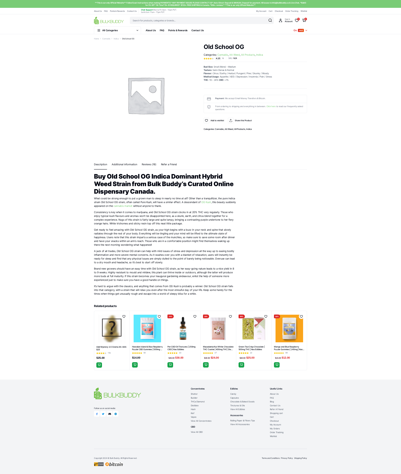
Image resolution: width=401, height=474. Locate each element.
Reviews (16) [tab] (149, 164)
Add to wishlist (206, 120)
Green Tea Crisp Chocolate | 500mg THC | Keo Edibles (252, 348)
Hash (193, 409)
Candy (233, 394)
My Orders (275, 428)
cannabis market (123, 205)
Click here (271, 106)
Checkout (279, 11)
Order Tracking (291, 11)
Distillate (195, 405)
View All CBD (197, 432)
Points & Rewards (117, 11)
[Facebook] (97, 414)
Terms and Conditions (271, 458)
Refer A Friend (277, 409)
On (298, 30)
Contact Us (131, 11)
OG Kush (206, 202)
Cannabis (106, 38)
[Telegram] (115, 414)
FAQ (105, 11)
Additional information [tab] (124, 164)
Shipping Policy (300, 458)
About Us (98, 11)
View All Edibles (237, 409)
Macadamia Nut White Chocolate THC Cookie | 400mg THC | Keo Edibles (218, 349)
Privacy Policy (287, 458)
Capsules (234, 398)
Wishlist (304, 11)
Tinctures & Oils (237, 405)
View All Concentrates (201, 421)
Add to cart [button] (99, 365)
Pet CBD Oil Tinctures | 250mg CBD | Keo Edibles (181, 348)
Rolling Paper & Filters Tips (242, 420)
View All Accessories (240, 424)
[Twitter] (103, 414)
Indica (116, 38)
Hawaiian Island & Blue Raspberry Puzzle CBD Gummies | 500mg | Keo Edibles (147, 349)
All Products (248, 54)
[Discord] (109, 414)
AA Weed (234, 54)
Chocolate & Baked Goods (242, 401)
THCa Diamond (198, 401)
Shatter (194, 394)
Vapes (193, 417)
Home (96, 38)
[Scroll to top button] (394, 467)
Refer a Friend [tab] (169, 164)
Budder (194, 398)
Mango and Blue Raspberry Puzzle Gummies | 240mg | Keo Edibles (288, 349)
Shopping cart (276, 413)
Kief (192, 413)
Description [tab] (100, 164)
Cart (270, 11)
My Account (261, 11)
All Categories (110, 30)
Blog (272, 401)
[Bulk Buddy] (109, 20)
